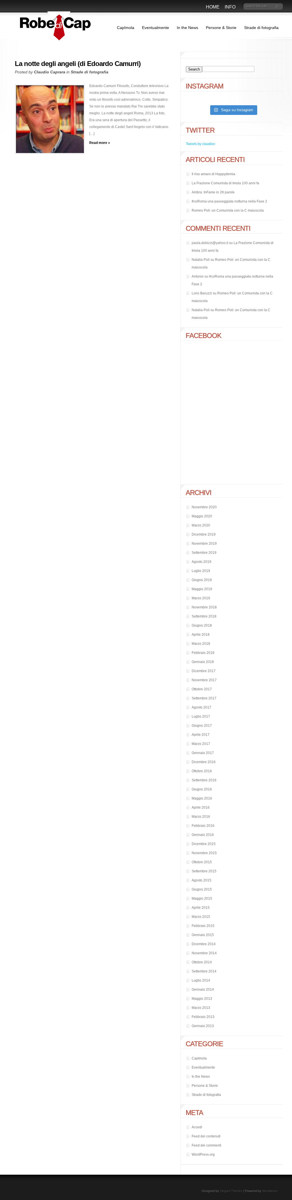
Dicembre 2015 (204, 844)
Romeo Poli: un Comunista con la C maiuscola (228, 210)
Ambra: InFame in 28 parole (213, 192)
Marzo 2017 (201, 744)
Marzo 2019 (201, 598)
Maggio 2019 (202, 589)
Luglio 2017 (201, 716)
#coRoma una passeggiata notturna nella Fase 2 (229, 201)
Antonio (198, 276)
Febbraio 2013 (203, 1017)
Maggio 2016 (202, 798)
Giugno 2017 (202, 726)
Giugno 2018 (202, 625)
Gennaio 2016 (203, 835)
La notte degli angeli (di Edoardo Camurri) (78, 63)
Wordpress (270, 1191)
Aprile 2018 (201, 635)
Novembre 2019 (204, 544)
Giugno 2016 (202, 789)
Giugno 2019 (202, 580)
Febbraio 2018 (203, 653)
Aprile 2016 (201, 807)
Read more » (99, 143)
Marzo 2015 (201, 917)
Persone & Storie (221, 27)
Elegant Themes (231, 1191)
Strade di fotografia (261, 27)
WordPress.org (203, 1154)
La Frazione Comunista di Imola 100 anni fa (225, 183)
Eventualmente (155, 27)
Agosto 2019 (201, 562)
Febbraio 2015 (203, 926)
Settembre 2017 (204, 698)
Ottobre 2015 (202, 862)
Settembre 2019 (204, 553)
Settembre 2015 (204, 871)
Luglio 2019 (201, 571)
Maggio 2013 (202, 999)
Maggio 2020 (202, 516)
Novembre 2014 (204, 953)
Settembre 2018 (204, 616)
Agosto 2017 (201, 707)
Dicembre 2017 (204, 671)
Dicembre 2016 (204, 762)
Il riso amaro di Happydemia (213, 174)
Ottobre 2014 (202, 962)
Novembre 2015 (204, 853)
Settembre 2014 (204, 971)
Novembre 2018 (204, 607)
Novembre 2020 (204, 507)
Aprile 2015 (201, 908)
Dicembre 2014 (204, 944)
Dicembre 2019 (204, 534)
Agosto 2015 (201, 880)
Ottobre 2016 (202, 771)
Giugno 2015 (202, 889)
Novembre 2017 (204, 680)
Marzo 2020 (201, 525)
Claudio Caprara (49, 72)
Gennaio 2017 (203, 753)
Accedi (197, 1127)
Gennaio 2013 (203, 1026)
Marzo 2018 (201, 644)
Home (213, 7)
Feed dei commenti (206, 1145)
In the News (187, 27)
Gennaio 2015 (203, 935)
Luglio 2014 (201, 980)
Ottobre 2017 (202, 689)
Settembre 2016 (204, 780)
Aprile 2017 (201, 735)
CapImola (125, 27)
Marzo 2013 (201, 1008)
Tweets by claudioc (200, 144)
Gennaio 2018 (203, 662)
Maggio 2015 (202, 898)
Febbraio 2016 (203, 826)
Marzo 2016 (201, 817)
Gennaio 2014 (203, 990)
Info (230, 7)
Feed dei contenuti (206, 1136)
